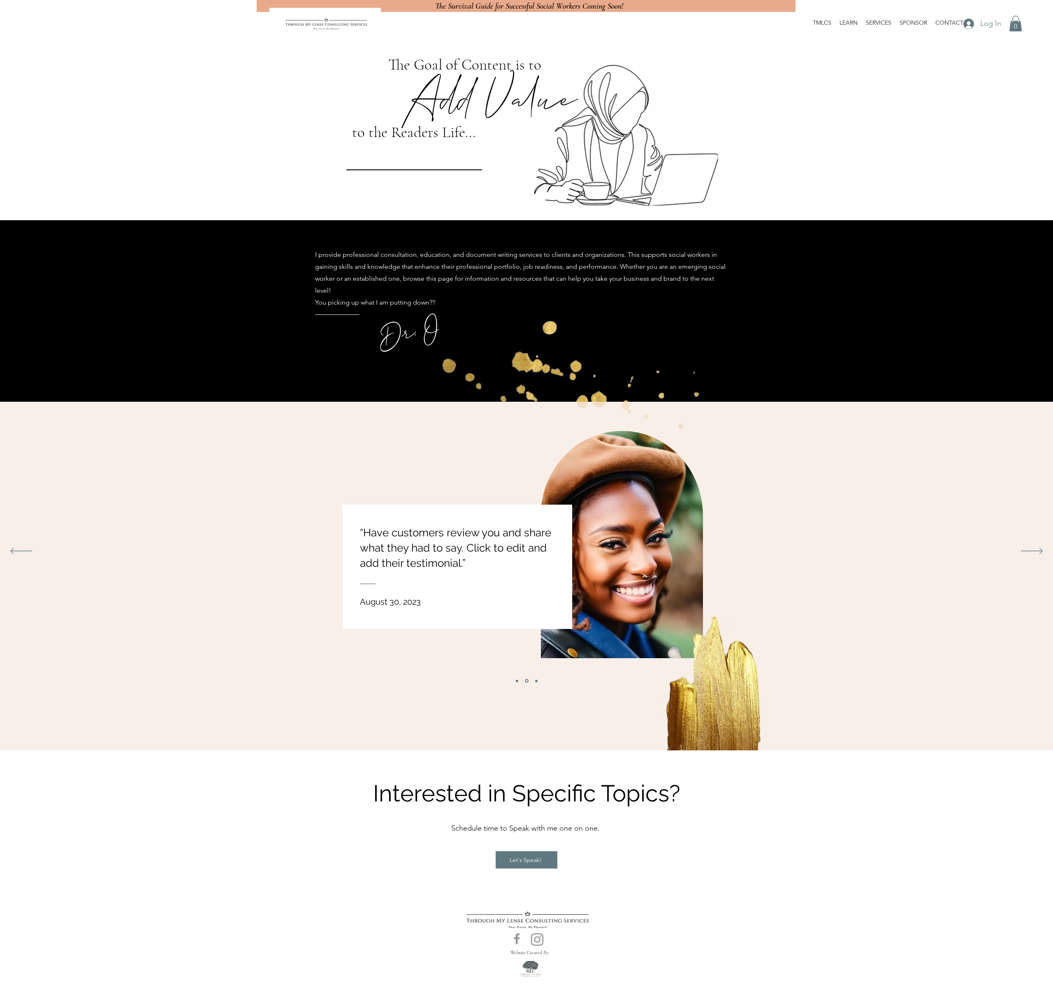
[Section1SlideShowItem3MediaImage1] (536, 681)
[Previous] (21, 551)
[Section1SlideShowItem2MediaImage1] (527, 681)
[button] (1015, 23)
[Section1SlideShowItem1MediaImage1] (517, 681)
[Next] (1032, 551)
